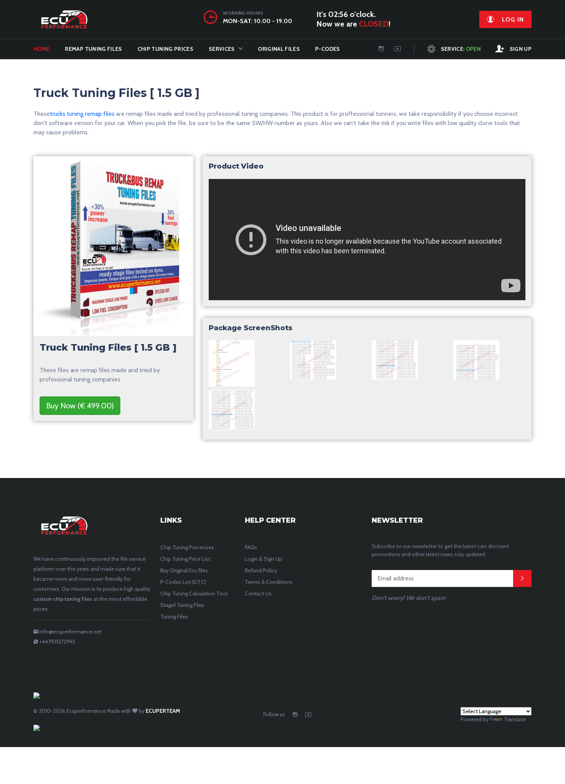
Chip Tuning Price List (185, 558)
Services (222, 48)
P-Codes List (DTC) (183, 581)
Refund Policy (261, 570)
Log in (512, 19)
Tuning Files (174, 616)
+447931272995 (57, 641)
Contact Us (258, 593)
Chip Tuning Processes (187, 547)
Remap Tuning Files (93, 48)
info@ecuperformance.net (70, 631)
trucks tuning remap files (82, 113)
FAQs (251, 547)
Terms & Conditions (268, 581)
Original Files (279, 48)
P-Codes (327, 48)
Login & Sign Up (263, 558)
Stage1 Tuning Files (182, 605)
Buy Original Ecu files (184, 570)
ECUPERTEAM (163, 710)
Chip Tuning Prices (165, 48)
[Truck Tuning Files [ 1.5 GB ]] (232, 365)
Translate (515, 719)
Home (41, 48)
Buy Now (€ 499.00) (80, 405)
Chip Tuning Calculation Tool (194, 593)
